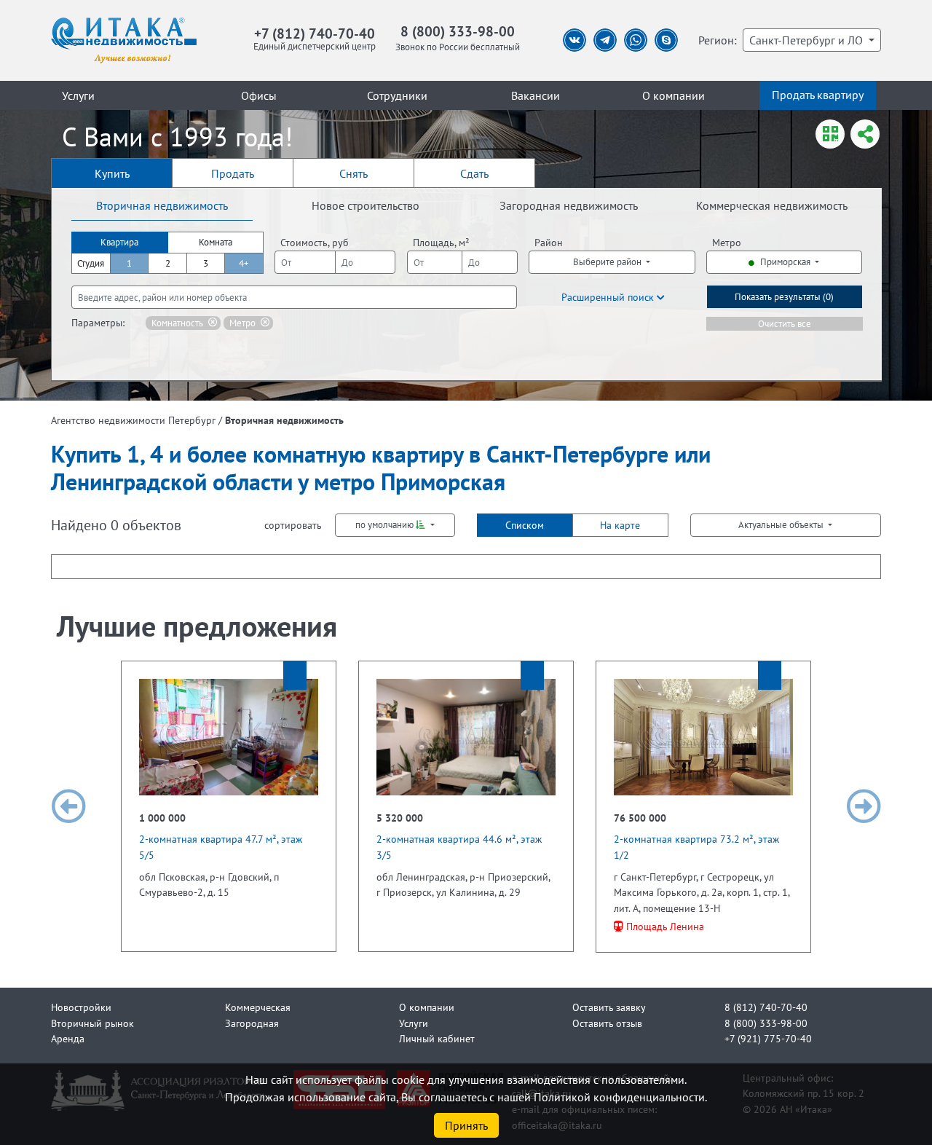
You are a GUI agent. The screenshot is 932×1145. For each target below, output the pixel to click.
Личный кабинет (437, 1038)
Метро (726, 242)
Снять (353, 173)
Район (548, 242)
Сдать (474, 173)
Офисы (259, 95)
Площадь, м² (441, 242)
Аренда (67, 1038)
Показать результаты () (784, 297)
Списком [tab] (524, 525)
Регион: (717, 40)
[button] (68, 807)
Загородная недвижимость (568, 205)
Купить (112, 173)
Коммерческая (258, 1007)
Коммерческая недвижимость (772, 205)
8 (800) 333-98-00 (457, 31)
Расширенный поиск (609, 297)
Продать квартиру (818, 94)
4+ (244, 263)
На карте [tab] (620, 525)
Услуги (78, 95)
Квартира (119, 242)
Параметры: (98, 322)
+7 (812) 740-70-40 (314, 33)
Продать (232, 173)
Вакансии (535, 95)
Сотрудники (397, 95)
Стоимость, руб (314, 242)
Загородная (252, 1023)
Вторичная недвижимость (162, 205)
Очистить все (784, 324)
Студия (90, 263)
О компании (673, 95)
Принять (466, 1125)
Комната (215, 242)
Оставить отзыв (607, 1023)
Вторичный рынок (92, 1023)
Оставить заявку (609, 1007)
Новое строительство (365, 205)
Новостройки (81, 1007)
